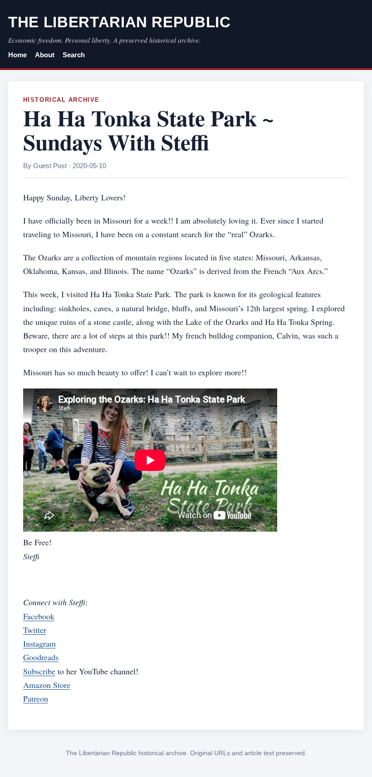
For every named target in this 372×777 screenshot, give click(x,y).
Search (74, 55)
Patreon (35, 698)
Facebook (38, 616)
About (44, 55)
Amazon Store (46, 684)
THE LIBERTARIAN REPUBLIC (119, 22)
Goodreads (41, 657)
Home (17, 55)
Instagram (39, 643)
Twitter (34, 629)
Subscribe (39, 671)
